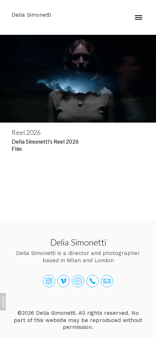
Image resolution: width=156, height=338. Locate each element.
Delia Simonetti (78, 242)
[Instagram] (49, 281)
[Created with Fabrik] (3, 301)
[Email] (107, 281)
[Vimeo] (63, 281)
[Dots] (78, 281)
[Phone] (92, 281)
